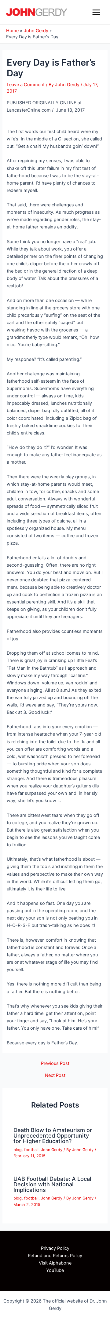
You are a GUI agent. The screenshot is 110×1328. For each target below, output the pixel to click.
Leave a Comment (26, 84)
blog (17, 1149)
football (31, 1149)
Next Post (55, 1075)
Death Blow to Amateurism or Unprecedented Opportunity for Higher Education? (52, 1135)
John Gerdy (51, 1149)
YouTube (55, 1270)
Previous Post (55, 1063)
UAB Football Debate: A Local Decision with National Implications (52, 1184)
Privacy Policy (55, 1248)
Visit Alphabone (55, 1263)
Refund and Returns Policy (55, 1255)
